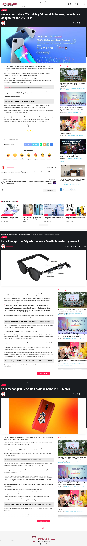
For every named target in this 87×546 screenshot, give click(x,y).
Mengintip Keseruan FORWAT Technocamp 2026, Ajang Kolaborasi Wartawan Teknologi (72, 85)
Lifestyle (62, 184)
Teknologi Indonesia (64, 114)
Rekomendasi (9, 215)
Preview (29, 215)
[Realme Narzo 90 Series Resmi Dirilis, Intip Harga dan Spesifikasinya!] (33, 210)
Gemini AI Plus (77, 158)
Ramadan (74, 184)
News (84, 88)
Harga (61, 159)
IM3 (64, 159)
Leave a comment (50, 190)
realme (30, 66)
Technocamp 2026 (64, 89)
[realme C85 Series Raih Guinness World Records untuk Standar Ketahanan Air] (54, 210)
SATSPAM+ (82, 159)
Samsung (78, 184)
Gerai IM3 (81, 135)
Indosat (74, 112)
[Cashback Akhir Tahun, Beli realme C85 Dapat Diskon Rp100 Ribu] (11, 210)
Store (76, 136)
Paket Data (72, 136)
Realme (10, 139)
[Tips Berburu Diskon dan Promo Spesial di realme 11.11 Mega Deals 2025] (76, 210)
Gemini (71, 158)
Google (81, 158)
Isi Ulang (70, 159)
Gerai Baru (76, 135)
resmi (40, 489)
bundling (68, 158)
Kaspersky (6, 448)
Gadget (4, 237)
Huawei (24, 294)
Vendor (4, 10)
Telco (70, 114)
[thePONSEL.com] (9, 4)
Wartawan (70, 89)
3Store (67, 135)
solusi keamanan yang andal (47, 498)
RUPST (80, 112)
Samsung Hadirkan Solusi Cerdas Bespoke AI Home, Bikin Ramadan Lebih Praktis (72, 180)
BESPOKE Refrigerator (79, 182)
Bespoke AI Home (70, 182)
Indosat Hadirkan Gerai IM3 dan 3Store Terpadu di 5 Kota (71, 132)
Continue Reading (43, 373)
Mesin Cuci (66, 184)
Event (67, 88)
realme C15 (14, 73)
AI (66, 112)
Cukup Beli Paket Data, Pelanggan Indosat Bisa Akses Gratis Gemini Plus (72, 155)
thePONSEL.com (9, 22)
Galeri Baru (71, 135)
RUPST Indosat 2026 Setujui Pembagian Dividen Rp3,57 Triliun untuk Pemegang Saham (71, 109)
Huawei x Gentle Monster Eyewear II (29, 298)
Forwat (70, 88)
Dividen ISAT (69, 112)
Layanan (65, 136)
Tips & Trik (73, 215)
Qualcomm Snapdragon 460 (31, 75)
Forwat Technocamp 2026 (77, 88)
